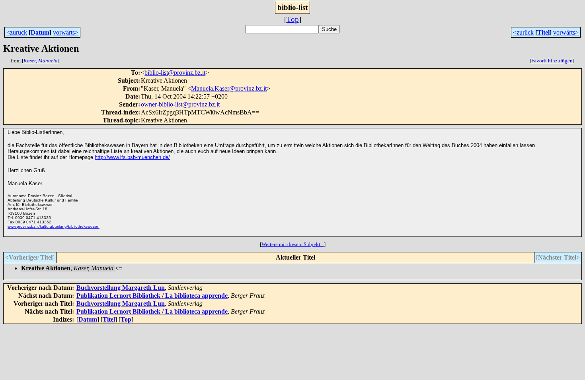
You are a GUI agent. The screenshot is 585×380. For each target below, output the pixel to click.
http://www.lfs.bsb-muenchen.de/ (132, 157)
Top (293, 19)
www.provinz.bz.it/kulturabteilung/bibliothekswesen (53, 226)
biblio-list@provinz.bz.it (174, 72)
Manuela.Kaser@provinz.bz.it (229, 88)
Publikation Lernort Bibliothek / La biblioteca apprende (152, 295)
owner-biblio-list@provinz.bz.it (180, 104)
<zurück (16, 32)
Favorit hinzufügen (552, 61)
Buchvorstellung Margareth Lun (120, 287)
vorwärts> (65, 32)
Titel (543, 32)
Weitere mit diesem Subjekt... (292, 244)
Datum (40, 32)
